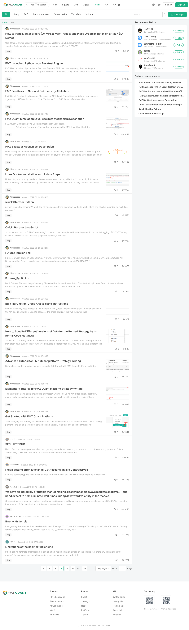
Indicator (117, 614)
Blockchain (118, 610)
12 (85, 568)
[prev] (37, 568)
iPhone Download (151, 609)
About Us (54, 614)
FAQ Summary (57, 601)
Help (16, 14)
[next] (91, 568)
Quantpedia (60, 14)
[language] (153, 4)
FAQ (26, 14)
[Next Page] (90, 568)
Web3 (53, 610)
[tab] (6, 14)
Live (76, 4)
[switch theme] (159, 4)
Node (84, 605)
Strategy (85, 601)
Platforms (85, 610)
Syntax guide (119, 597)
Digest (86, 4)
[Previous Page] (37, 568)
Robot (84, 597)
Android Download (168, 609)
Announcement (41, 14)
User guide (118, 601)
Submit (89, 14)
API (106, 4)
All (6, 14)
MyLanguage (56, 605)
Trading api (118, 605)
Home (54, 4)
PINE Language (57, 597)
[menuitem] (54, 4)
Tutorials (76, 14)
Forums (96, 4)
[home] (13, 5)
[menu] (99, 4)
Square (65, 4)
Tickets (84, 614)
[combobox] (102, 568)
